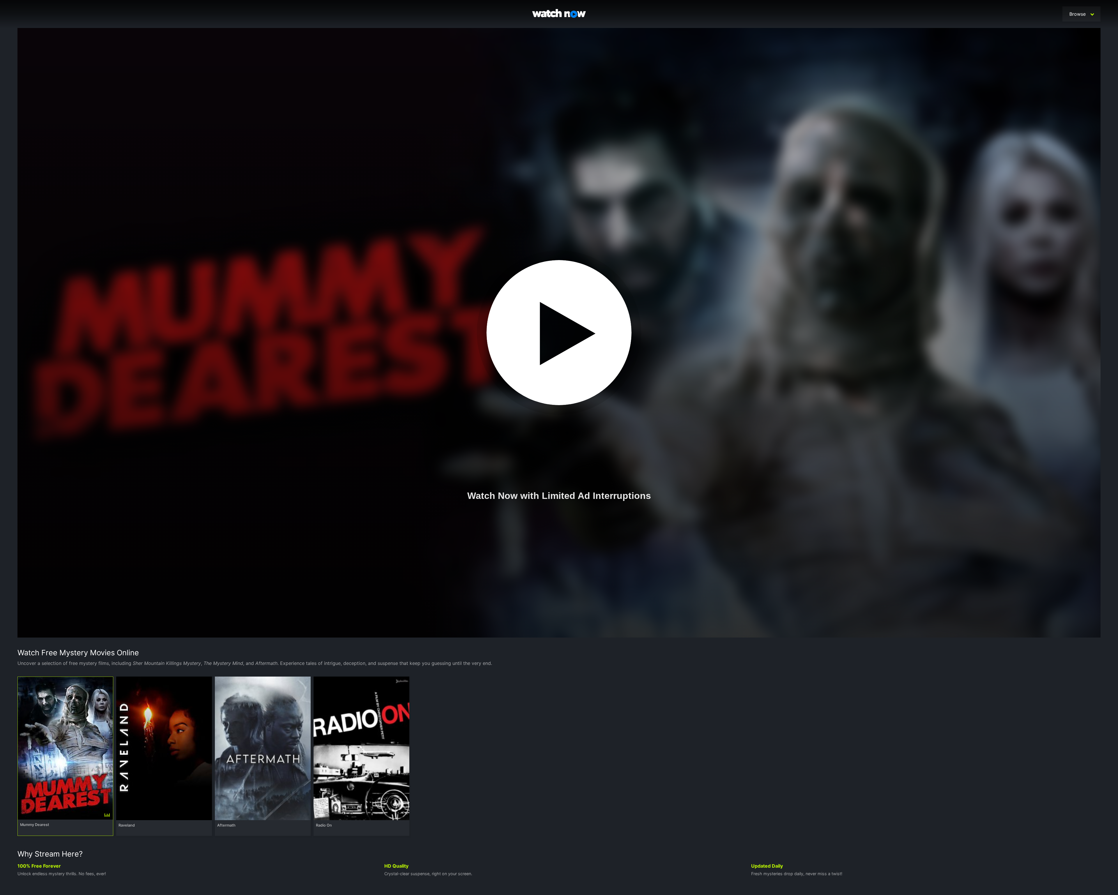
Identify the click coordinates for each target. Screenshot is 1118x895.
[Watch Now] (559, 14)
